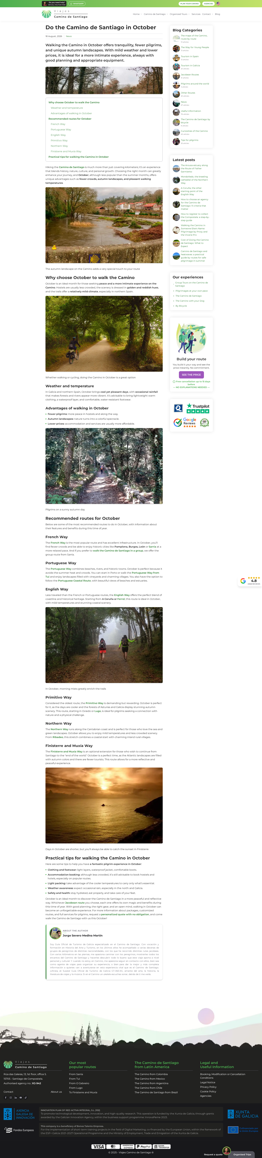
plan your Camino (189, 4)
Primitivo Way (59, 140)
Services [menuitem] (196, 14)
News (69, 36)
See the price (191, 374)
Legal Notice (207, 1082)
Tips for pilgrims (189, 140)
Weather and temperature (67, 107)
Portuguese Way (61, 129)
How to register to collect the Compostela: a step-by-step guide (195, 217)
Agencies (205, 1095)
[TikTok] (26, 1097)
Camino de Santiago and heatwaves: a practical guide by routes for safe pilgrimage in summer (194, 256)
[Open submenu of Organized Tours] (189, 14)
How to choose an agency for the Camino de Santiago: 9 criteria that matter (194, 204)
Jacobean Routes (190, 74)
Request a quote (213, 1154)
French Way (58, 124)
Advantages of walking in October (71, 113)
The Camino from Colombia (151, 1074)
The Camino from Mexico (150, 1078)
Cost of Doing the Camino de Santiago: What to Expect (195, 243)
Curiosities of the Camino (194, 131)
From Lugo (75, 1087)
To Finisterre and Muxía (83, 1092)
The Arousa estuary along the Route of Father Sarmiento (194, 168)
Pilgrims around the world (195, 83)
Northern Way (59, 146)
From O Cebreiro (79, 1083)
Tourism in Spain (190, 56)
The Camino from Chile (148, 1087)
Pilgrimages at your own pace (192, 291)
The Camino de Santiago (189, 296)
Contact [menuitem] (206, 14)
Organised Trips (242, 1154)
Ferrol (121, 599)
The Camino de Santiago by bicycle (195, 121)
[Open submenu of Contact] (212, 14)
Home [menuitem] (136, 14)
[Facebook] (6, 1097)
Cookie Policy (208, 1091)
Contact (8, 1091)
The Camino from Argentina (151, 1083)
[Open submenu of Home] (141, 14)
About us (56, 1091)
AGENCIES (208, 4)
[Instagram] (11, 1097)
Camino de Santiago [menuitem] (155, 14)
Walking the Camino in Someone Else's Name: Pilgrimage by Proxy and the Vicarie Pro (194, 230)
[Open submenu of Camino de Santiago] (167, 14)
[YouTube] (21, 1097)
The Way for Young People (195, 47)
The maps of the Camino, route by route (194, 37)
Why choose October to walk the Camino (74, 102)
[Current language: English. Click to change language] (218, 3)
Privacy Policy (208, 1087)
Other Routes (188, 93)
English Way (58, 135)
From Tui (74, 1078)
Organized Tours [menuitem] (178, 14)
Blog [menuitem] (217, 14)
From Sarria (76, 1074)
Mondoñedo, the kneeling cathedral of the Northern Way (194, 179)
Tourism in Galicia (190, 65)
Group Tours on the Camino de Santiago (191, 284)
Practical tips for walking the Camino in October (79, 156)
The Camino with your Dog (190, 301)
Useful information (191, 111)
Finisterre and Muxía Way (66, 151)
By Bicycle (181, 306)
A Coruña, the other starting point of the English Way (191, 191)
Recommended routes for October (70, 118)
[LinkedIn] (16, 1097)
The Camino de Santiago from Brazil (156, 1092)
